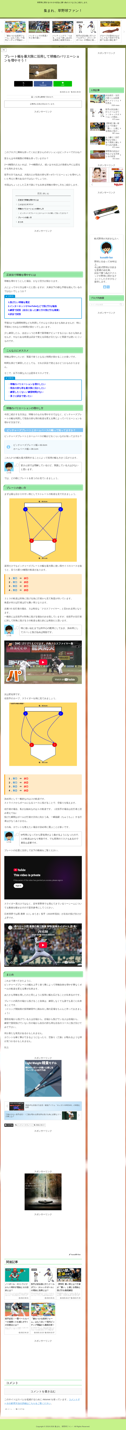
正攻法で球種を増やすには (28, 200)
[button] (121, 304)
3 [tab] (66, 46)
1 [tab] (59, 46)
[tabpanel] (15, 31)
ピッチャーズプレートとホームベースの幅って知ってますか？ (44, 213)
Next (124, 32)
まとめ (20, 222)
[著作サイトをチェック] (104, 287)
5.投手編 (10, 1125)
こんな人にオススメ (25, 204)
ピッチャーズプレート (24, 1125)
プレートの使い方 (25, 217)
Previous (2, 32)
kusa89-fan (106, 257)
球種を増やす (40, 1125)
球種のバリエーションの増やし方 (31, 209)
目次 (39, 193)
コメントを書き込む (43, 1391)
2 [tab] (63, 46)
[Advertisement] (43, 131)
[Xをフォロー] (108, 287)
